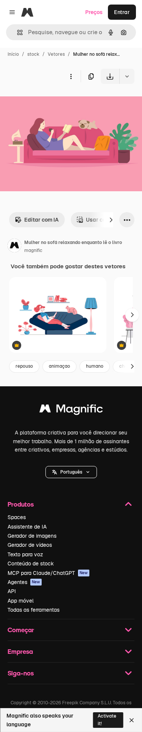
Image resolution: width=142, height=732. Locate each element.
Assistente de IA (27, 526)
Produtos (21, 504)
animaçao (59, 366)
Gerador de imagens (32, 535)
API (12, 591)
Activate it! (107, 719)
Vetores (56, 54)
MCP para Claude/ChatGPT (48, 573)
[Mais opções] (70, 76)
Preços (94, 12)
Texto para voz (25, 554)
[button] (71, 472)
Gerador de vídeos (30, 545)
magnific (33, 250)
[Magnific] (71, 410)
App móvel (21, 600)
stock (33, 54)
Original (48, 101)
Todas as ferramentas (33, 609)
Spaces (17, 517)
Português (71, 472)
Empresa (20, 651)
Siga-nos (21, 673)
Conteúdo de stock (31, 563)
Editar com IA (41, 219)
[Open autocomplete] (16, 32)
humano (94, 366)
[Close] (132, 720)
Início (13, 54)
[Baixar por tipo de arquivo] (126, 76)
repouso (24, 366)
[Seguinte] (111, 219)
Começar (21, 630)
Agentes (24, 582)
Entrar (122, 12)
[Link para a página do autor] (14, 247)
